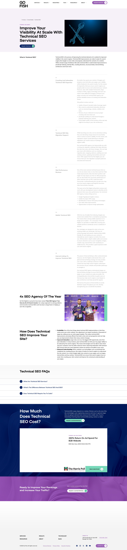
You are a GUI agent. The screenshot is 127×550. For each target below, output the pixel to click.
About (83, 2)
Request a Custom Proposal (76, 490)
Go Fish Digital (24, 4)
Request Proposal (98, 2)
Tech (64, 2)
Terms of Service (47, 545)
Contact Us (100, 545)
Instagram (80, 546)
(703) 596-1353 (103, 537)
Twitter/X (83, 546)
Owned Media (30, 19)
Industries (56, 2)
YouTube (90, 546)
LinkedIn (87, 546)
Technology (62, 536)
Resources (73, 2)
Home (20, 19)
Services (24, 19)
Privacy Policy (56, 545)
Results (41, 536)
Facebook (77, 546)
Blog (60, 539)
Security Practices (65, 545)
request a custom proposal (73, 420)
